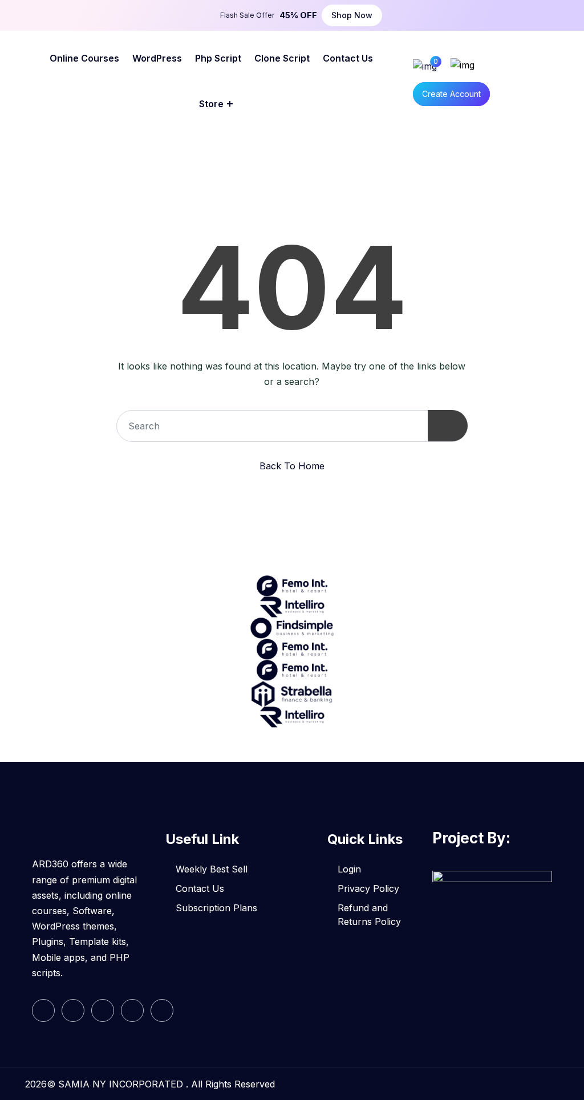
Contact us (348, 58)
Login (349, 869)
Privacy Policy (368, 888)
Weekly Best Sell (212, 869)
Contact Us (200, 888)
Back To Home (292, 466)
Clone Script (282, 58)
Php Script (218, 58)
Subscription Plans (216, 908)
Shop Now (351, 15)
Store (211, 103)
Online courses (84, 58)
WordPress (157, 58)
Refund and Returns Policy (369, 914)
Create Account (451, 94)
